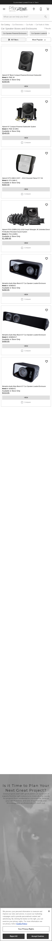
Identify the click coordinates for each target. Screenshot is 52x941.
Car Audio (29, 25)
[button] (4, 9)
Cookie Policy (21, 924)
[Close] (49, 911)
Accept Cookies (38, 936)
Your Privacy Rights (26, 929)
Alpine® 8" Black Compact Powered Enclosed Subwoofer (21, 75)
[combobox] (39, 40)
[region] (26, 924)
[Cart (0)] (48, 9)
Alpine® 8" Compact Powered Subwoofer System (19, 127)
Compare (27, 91)
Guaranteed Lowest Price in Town (26, 2)
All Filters (14, 40)
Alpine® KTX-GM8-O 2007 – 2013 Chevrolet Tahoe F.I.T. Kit (22, 178)
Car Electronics (17, 25)
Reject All (13, 936)
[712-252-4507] (41, 9)
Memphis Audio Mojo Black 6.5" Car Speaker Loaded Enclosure (24, 283)
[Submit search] (45, 16)
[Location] (34, 9)
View (26, 86)
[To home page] (19, 9)
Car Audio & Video (42, 25)
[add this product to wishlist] (47, 50)
